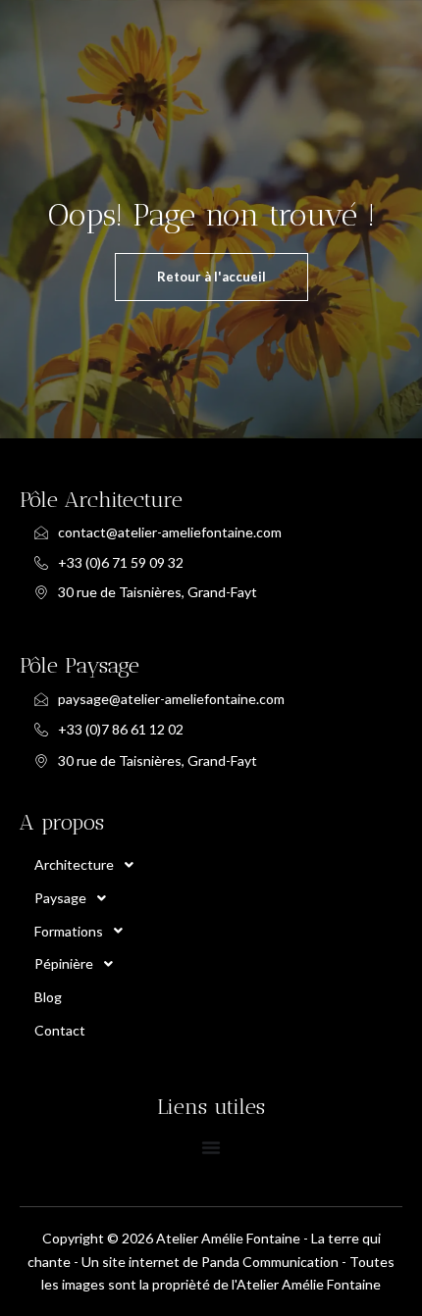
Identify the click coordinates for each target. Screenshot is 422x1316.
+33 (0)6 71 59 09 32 (121, 562)
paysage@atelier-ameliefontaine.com (171, 698)
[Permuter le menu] (211, 1147)
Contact (59, 1030)
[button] (195, 865)
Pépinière (63, 963)
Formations (68, 931)
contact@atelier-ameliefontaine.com (170, 532)
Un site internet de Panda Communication (210, 1261)
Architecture (74, 864)
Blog (48, 996)
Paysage (60, 897)
